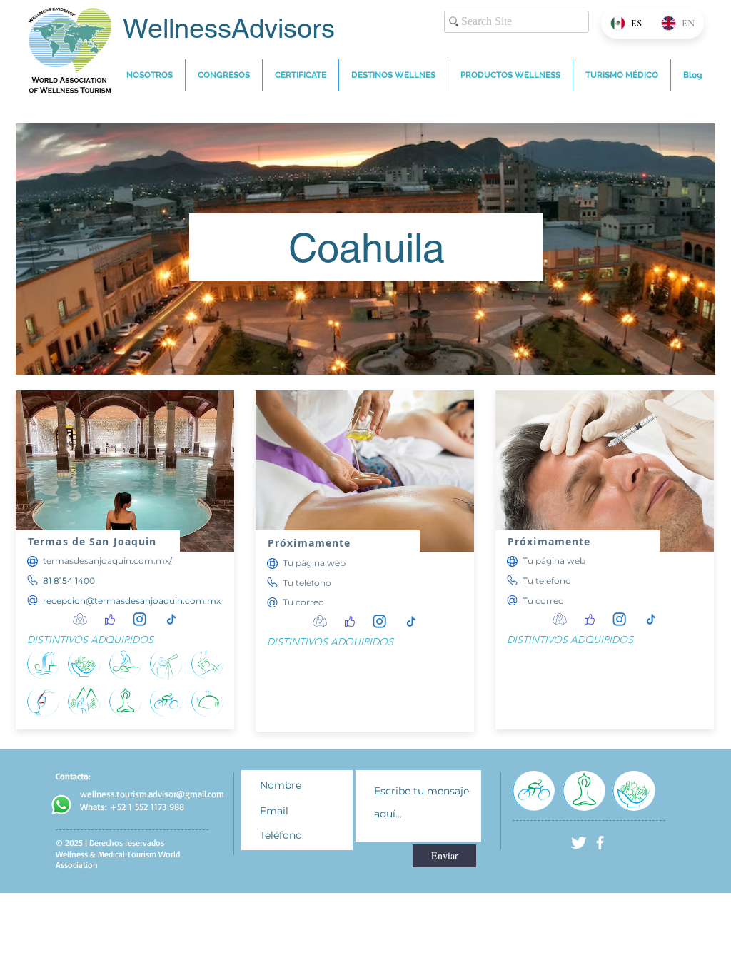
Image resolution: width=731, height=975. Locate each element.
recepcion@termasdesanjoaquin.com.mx (132, 600)
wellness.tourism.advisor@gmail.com (152, 793)
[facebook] (600, 843)
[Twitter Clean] (579, 843)
